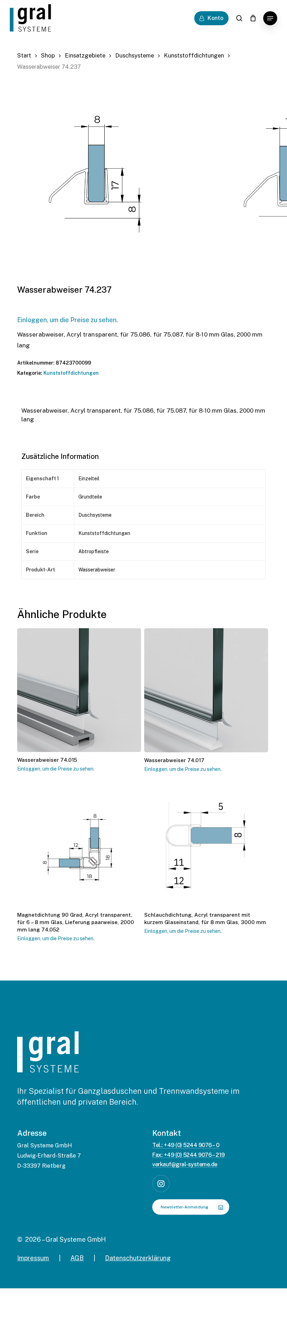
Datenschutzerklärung (138, 1258)
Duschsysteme (134, 55)
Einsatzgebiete (85, 55)
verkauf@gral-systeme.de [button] (184, 1164)
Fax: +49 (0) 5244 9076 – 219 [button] (188, 1155)
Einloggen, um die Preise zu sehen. (67, 320)
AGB (77, 1258)
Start (24, 55)
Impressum (33, 1258)
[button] (270, 18)
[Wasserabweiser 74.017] (206, 690)
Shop (48, 55)
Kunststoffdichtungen (194, 55)
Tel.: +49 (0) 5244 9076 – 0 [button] (185, 1145)
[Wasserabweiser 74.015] (79, 690)
